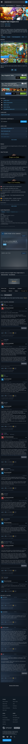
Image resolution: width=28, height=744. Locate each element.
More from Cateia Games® (12, 233)
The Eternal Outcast (8, 541)
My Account (15, 721)
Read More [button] (24, 328)
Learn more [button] (23, 121)
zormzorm (6, 493)
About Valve (15, 701)
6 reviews (5, 340)
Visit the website (4, 133)
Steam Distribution (6, 708)
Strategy (3, 36)
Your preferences (12, 274)
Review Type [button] (3, 288)
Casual (8, 36)
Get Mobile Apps (7, 740)
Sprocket (6, 402)
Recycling (15, 708)
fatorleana (6, 577)
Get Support (15, 719)
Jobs (14, 703)
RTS (23, 36)
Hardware (15, 705)
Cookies (4, 721)
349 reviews (12, 434)
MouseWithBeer (7, 468)
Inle (4, 375)
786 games (6, 305)
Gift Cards (5, 710)
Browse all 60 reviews (14, 685)
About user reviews (4, 274)
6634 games (6, 543)
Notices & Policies (6, 719)
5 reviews (5, 403)
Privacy (4, 715)
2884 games (6, 469)
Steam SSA (5, 703)
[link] (16, 94)
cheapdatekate (7, 518)
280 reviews (6, 376)
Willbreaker (6, 339)
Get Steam (15, 715)
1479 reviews (12, 469)
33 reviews (6, 520)
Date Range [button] (3, 290)
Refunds (4, 724)
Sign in (2, 65)
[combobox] (14, 2)
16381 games (6, 434)
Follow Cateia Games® (10, 241)
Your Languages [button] (7, 295)
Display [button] (16, 290)
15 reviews (11, 305)
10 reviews (6, 578)
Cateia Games (7, 23)
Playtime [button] (10, 290)
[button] (3, 5)
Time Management (16, 36)
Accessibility (5, 717)
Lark (5, 304)
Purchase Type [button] (12, 288)
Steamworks (5, 705)
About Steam (5, 701)
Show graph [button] (23, 290)
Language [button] (19, 288)
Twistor (5, 433)
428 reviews (12, 543)
